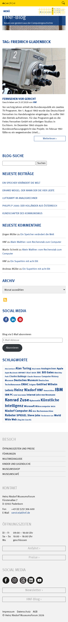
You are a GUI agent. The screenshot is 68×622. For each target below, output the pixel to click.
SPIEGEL (21, 415)
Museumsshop (11, 469)
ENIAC (24, 384)
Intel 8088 (22, 395)
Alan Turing (23, 368)
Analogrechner (48, 368)
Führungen (9, 453)
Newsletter (33, 590)
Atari (28, 372)
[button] (6, 319)
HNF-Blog (33, 599)
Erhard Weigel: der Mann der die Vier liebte (28, 190)
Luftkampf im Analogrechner (19, 198)
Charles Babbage (18, 376)
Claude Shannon (34, 376)
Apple (60, 368)
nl (14, 3)
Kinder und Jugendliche (16, 464)
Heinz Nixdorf (25, 389)
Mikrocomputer (42, 406)
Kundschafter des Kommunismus (22, 213)
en (7, 3)
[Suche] (63, 3)
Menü (6, 11)
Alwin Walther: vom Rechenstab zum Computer (35, 242)
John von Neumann (45, 394)
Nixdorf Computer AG (18, 411)
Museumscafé (10, 474)
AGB (35, 611)
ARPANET (22, 372)
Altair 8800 (36, 369)
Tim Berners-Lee (47, 416)
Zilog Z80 (21, 420)
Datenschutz (24, 611)
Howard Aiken (49, 390)
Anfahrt (33, 548)
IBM (59, 390)
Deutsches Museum (26, 380)
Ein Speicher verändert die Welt (21, 182)
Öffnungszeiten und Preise (18, 448)
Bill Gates (48, 372)
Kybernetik (35, 400)
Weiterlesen (49, 138)
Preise (33, 557)
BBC (39, 372)
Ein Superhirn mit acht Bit (24, 261)
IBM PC (9, 394)
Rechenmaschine (45, 410)
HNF (35, 102)
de (3, 3)
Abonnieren (12, 347)
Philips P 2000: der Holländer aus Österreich (29, 205)
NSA (34, 411)
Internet (31, 394)
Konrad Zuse (17, 400)
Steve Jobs (33, 415)
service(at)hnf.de (20, 512)
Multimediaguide (12, 458)
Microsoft (29, 406)
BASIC (34, 373)
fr (11, 3)
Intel (15, 395)
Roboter (10, 415)
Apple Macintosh (11, 373)
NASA (53, 406)
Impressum (8, 611)
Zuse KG (28, 420)
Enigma (32, 384)
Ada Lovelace (10, 369)
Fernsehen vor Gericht (19, 99)
